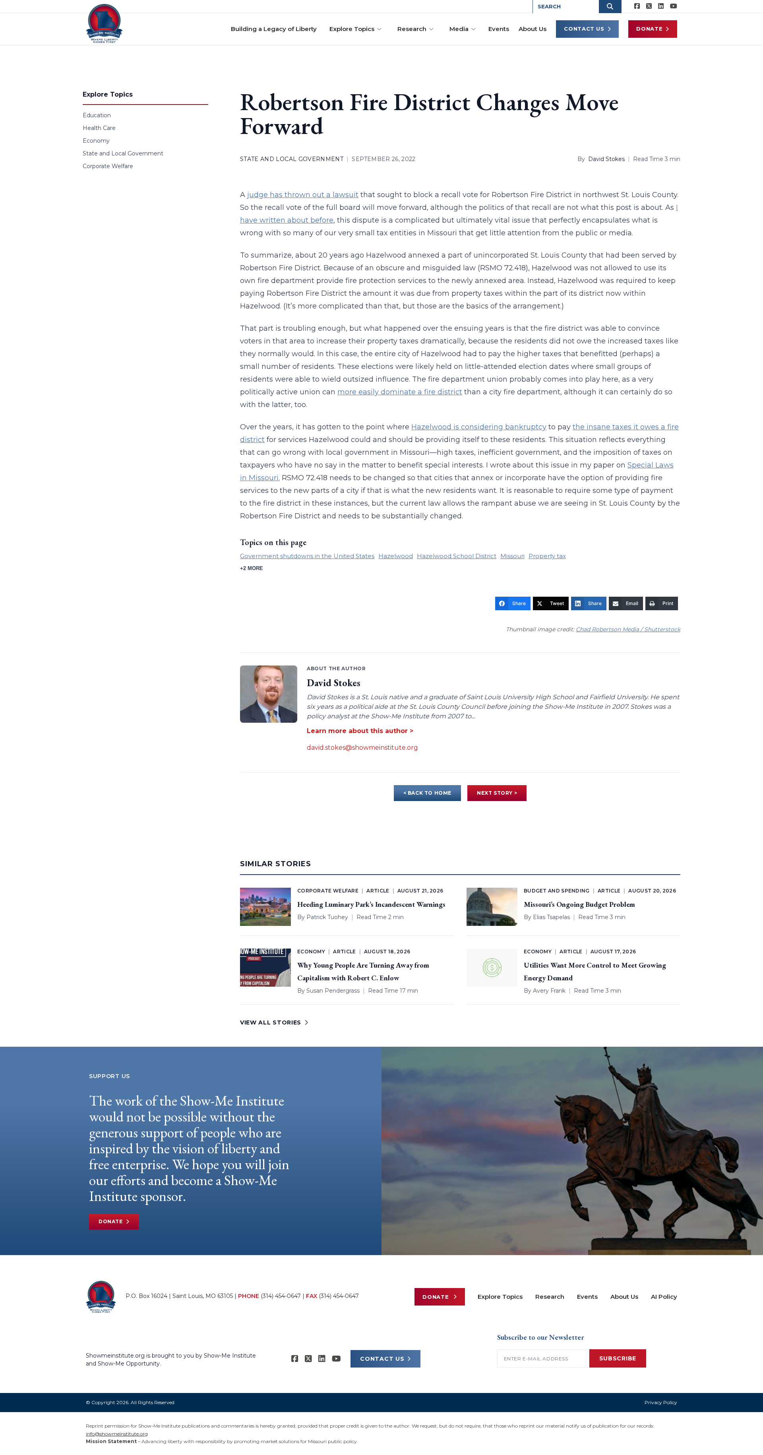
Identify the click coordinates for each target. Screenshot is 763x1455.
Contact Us (584, 28)
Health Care (99, 128)
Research (411, 29)
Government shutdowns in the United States (307, 556)
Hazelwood (395, 556)
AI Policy (664, 1296)
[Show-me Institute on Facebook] (637, 6)
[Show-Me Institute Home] (104, 23)
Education (97, 115)
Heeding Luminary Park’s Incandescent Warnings (371, 904)
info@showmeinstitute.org (117, 1434)
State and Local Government (123, 153)
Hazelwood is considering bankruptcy (478, 427)
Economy (96, 140)
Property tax (547, 556)
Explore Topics (351, 29)
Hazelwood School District (456, 556)
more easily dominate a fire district (399, 392)
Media (459, 29)
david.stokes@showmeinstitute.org (362, 747)
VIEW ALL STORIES (270, 1022)
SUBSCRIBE (617, 1358)
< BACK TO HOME (427, 793)
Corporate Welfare (108, 166)
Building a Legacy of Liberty (274, 29)
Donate (649, 28)
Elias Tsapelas (551, 917)
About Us (532, 29)
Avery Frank (549, 990)
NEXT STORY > (497, 793)
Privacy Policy (661, 1402)
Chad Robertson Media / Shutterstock (628, 629)
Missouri (512, 556)
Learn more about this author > (360, 731)
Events (498, 29)
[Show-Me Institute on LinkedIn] (661, 6)
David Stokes (606, 159)
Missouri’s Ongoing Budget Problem (579, 904)
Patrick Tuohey (327, 917)
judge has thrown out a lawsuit (302, 194)
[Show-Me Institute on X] (649, 6)
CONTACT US (382, 1358)
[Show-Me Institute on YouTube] (673, 6)
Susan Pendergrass (333, 990)
